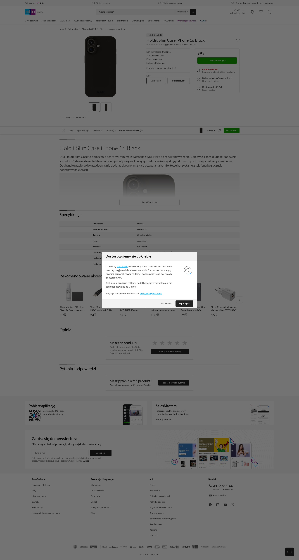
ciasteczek (122, 266)
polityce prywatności (151, 293)
